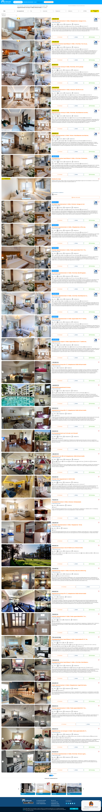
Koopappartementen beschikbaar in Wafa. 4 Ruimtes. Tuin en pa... (70, 43)
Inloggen (40, 2)
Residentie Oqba (56, 179)
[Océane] (80, 784)
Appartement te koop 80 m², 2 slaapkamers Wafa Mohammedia (69, 410)
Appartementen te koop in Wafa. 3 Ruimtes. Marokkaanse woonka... (70, 112)
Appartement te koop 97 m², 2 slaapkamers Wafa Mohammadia (69, 593)
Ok (74, 808)
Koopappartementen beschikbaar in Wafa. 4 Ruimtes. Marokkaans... (70, 662)
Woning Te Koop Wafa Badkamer (72, 5)
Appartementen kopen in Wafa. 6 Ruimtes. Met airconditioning (69, 570)
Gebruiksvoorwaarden (55, 805)
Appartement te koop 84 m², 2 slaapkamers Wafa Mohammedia (69, 364)
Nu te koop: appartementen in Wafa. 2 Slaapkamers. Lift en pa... (69, 227)
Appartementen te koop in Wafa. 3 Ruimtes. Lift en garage (67, 66)
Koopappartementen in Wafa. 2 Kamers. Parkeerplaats (66, 502)
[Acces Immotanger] (48, 784)
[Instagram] (74, 803)
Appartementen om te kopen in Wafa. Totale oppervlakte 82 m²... (69, 731)
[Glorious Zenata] (33, 784)
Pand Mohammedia (28, 6)
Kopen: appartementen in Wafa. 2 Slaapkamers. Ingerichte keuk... (69, 685)
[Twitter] (68, 803)
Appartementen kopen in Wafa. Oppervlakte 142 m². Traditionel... (69, 341)
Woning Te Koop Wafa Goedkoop (81, 5)
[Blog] (70, 803)
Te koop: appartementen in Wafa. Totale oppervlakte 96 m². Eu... (69, 708)
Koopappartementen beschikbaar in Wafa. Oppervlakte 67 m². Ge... (70, 639)
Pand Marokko (20, 6)
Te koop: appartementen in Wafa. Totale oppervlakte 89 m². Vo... (69, 616)
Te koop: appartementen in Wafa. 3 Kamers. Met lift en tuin (67, 89)
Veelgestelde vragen (55, 803)
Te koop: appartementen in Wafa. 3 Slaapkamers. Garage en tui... (69, 21)
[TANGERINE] (62, 784)
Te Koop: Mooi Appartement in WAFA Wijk (63, 479)
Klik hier (24, 810)
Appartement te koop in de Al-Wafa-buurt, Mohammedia (67, 547)
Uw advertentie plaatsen (41, 800)
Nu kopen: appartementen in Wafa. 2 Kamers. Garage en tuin (68, 204)
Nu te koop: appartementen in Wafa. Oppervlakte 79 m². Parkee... (69, 318)
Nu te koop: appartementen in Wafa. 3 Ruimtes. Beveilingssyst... (69, 273)
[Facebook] (66, 803)
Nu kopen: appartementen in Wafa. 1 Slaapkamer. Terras (67, 524)
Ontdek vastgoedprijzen (41, 803)
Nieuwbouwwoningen (28, 2)
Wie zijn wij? (53, 800)
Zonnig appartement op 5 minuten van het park (65, 433)
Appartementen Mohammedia (39, 6)
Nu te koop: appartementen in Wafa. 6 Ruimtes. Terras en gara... (69, 754)
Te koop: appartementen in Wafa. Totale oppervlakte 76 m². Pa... (69, 250)
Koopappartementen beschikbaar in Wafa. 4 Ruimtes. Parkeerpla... (70, 158)
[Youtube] (72, 803)
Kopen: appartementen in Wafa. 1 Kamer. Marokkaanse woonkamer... (70, 135)
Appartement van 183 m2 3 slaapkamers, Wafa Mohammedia (68, 456)
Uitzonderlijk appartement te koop (61, 387)
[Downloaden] (28, 801)
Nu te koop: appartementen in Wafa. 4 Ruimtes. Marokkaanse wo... (70, 295)
